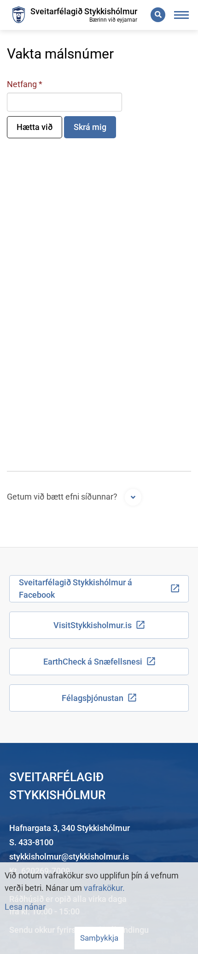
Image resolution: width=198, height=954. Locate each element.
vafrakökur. (104, 888)
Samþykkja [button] (99, 937)
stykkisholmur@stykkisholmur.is (69, 856)
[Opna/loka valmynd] (181, 15)
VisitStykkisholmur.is (92, 625)
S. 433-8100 (31, 842)
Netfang (22, 84)
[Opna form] (133, 497)
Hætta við (34, 127)
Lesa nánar (25, 907)
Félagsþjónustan (92, 698)
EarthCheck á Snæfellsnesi (92, 661)
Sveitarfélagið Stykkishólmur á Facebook (75, 588)
